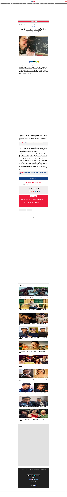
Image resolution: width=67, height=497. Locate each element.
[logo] (33, 1)
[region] (33, 12)
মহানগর (7, 3)
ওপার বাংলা (27, 3)
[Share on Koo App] (38, 62)
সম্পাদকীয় (43, 3)
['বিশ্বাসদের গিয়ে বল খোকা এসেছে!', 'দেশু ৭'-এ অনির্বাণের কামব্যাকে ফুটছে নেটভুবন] (33, 291)
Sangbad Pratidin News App (33, 182)
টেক (50, 3)
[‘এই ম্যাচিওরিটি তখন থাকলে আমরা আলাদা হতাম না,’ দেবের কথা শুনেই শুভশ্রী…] (33, 401)
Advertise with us (36, 469)
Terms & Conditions (43, 469)
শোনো (3, 3)
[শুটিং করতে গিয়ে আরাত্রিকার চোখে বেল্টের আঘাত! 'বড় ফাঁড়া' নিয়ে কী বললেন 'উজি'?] (33, 318)
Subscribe (31, 469)
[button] (30, 62)
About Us (22, 469)
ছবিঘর (36, 3)
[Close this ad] (65, 491)
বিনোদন (23, 3)
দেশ (13, 3)
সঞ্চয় (47, 3)
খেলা (19, 3)
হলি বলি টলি (23, 24)
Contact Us (26, 469)
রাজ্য (10, 3)
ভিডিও (40, 3)
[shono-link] (66, 1)
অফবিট (54, 3)
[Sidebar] (2, 1)
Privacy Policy (33, 471)
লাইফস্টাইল (32, 3)
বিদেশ (16, 3)
